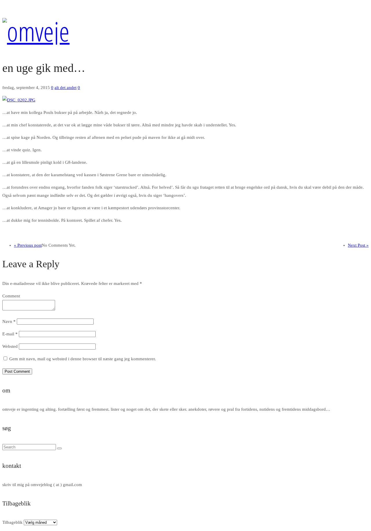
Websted (10, 346)
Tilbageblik (12, 522)
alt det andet (65, 87)
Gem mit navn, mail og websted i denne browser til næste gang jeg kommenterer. (82, 359)
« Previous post (28, 245)
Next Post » (358, 245)
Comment (11, 296)
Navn (9, 321)
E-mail (10, 334)
